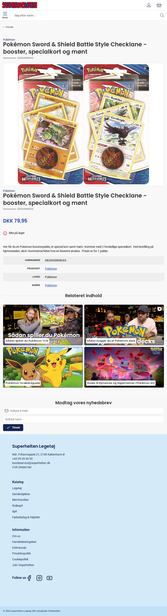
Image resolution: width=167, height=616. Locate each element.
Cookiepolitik (20, 559)
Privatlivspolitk (21, 553)
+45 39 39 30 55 (22, 458)
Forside (9, 27)
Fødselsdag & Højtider (26, 517)
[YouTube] (51, 578)
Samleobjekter (21, 494)
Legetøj (17, 488)
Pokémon (9, 39)
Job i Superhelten (23, 565)
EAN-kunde (19, 547)
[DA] (19, 5)
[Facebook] (31, 578)
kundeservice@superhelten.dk (31, 463)
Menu (5, 17)
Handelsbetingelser (24, 541)
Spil (14, 511)
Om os (16, 536)
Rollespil (17, 505)
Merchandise (20, 499)
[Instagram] (41, 578)
